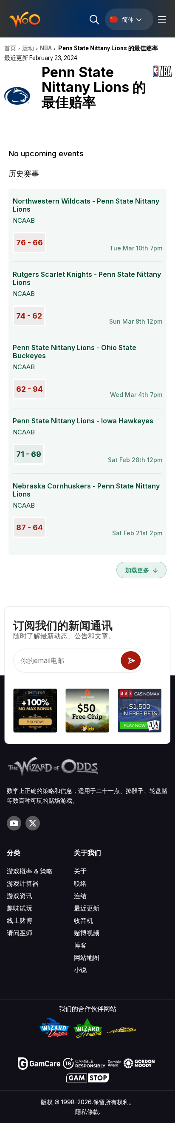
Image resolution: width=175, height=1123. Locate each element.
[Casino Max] (140, 712)
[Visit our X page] (32, 823)
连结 (80, 896)
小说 (80, 970)
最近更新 (86, 908)
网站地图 (86, 958)
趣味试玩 (19, 908)
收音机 (83, 920)
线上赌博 (19, 920)
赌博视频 (86, 933)
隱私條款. (87, 1111)
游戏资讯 (19, 896)
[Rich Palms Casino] (87, 712)
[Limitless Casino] (35, 712)
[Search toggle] (93, 19)
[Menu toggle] (161, 19)
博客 (80, 945)
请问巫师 (19, 933)
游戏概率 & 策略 (30, 871)
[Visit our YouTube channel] (14, 823)
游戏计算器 (23, 883)
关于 (80, 871)
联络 (80, 883)
